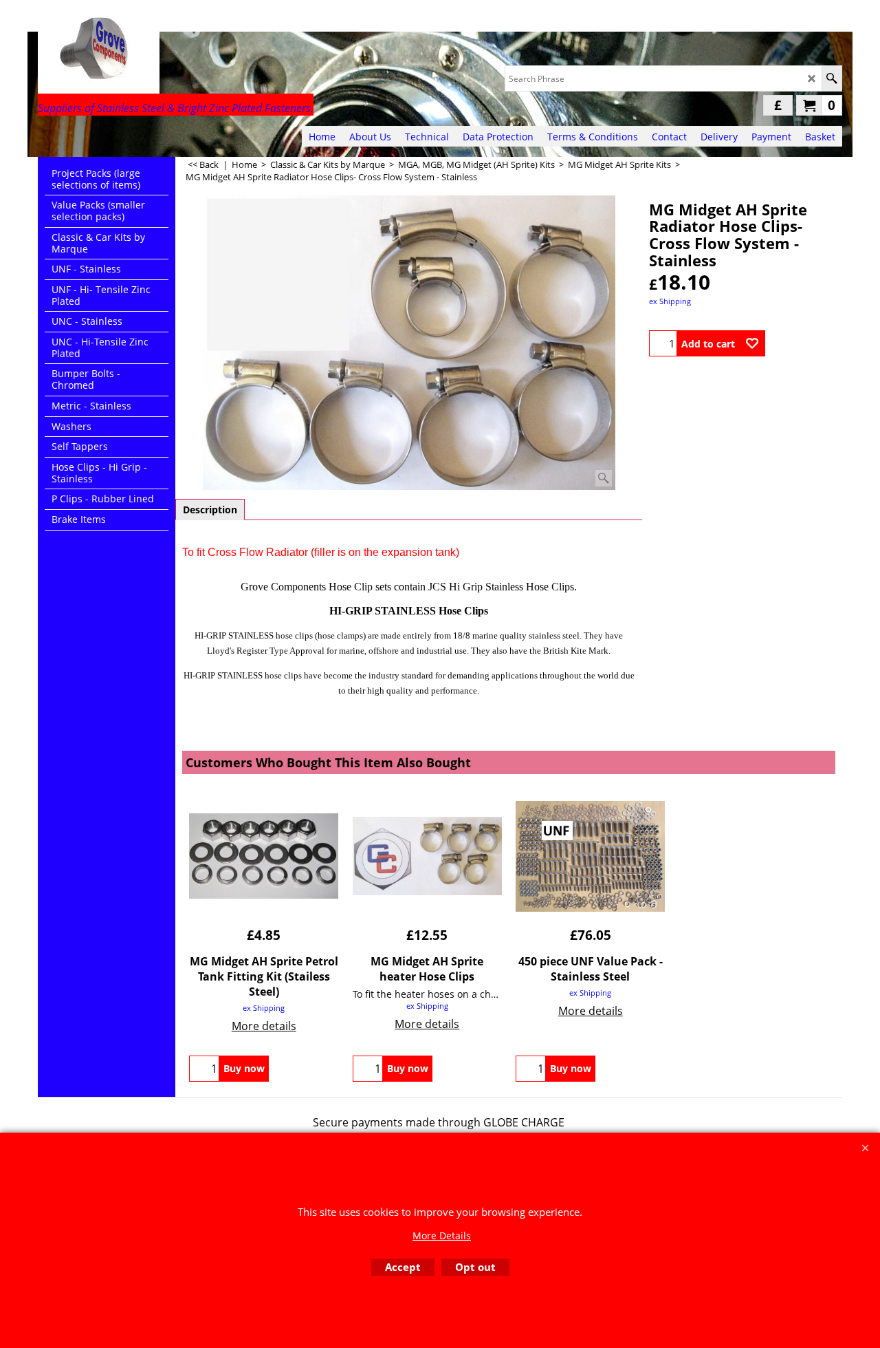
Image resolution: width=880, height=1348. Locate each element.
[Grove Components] (158, 52)
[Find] (832, 78)
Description (210, 509)
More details (264, 1026)
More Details (441, 1235)
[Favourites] (752, 343)
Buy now (244, 1068)
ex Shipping (670, 301)
